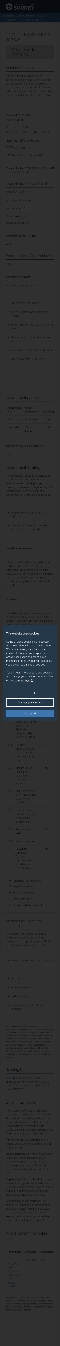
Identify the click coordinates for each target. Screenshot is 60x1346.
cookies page (22, 680)
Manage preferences (30, 702)
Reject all (30, 693)
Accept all (30, 713)
